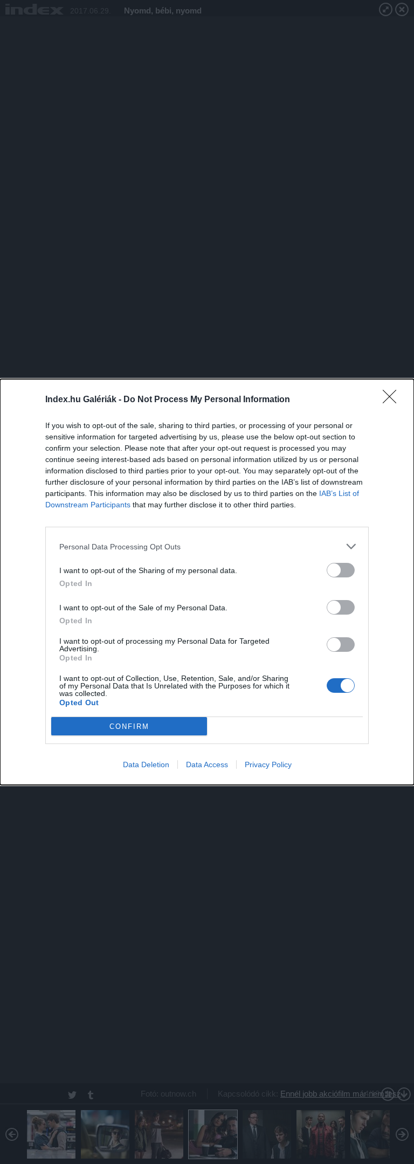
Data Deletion (146, 764)
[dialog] (207, 582)
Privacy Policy (268, 764)
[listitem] (207, 546)
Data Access (207, 764)
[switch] (341, 570)
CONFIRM (129, 726)
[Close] (393, 400)
